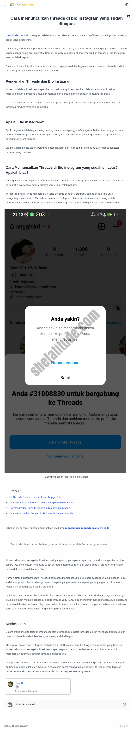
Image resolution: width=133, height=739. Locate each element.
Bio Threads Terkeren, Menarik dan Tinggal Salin (35, 497)
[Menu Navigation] (5, 5)
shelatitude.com (15, 35)
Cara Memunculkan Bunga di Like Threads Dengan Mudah (41, 513)
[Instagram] (41, 687)
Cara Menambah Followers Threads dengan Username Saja (41, 502)
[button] (127, 4)
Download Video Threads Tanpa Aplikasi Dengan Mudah (39, 507)
